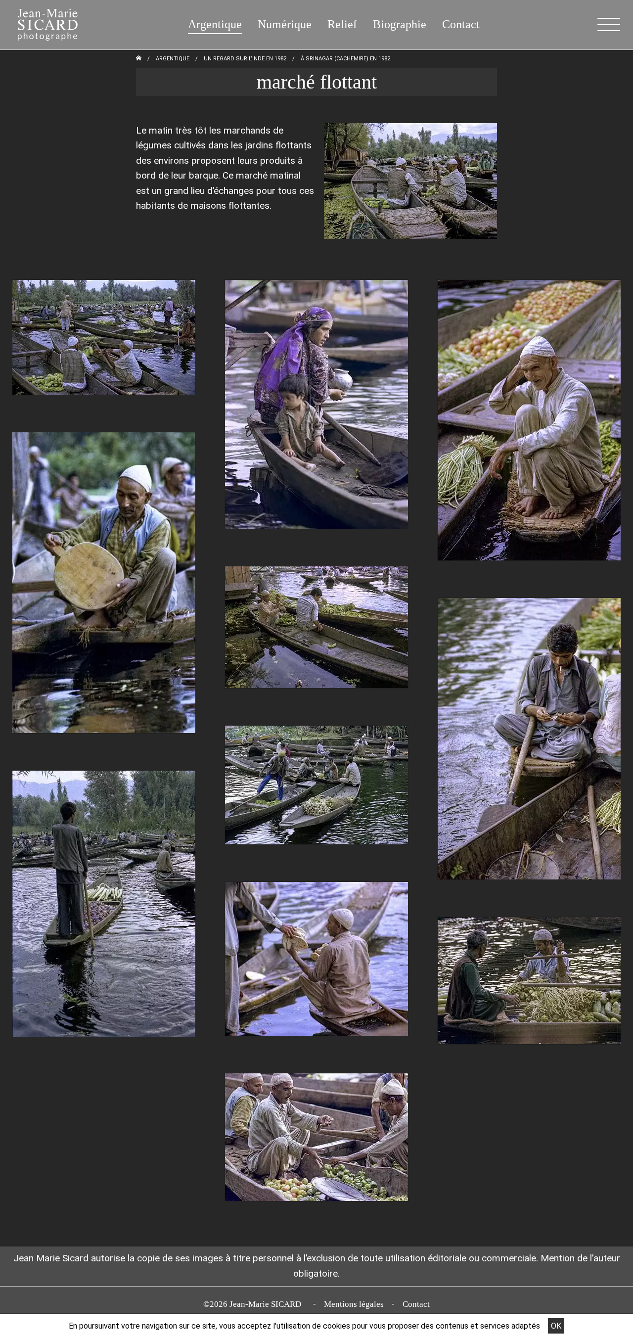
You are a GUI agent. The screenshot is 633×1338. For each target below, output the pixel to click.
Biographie (399, 24)
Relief (342, 24)
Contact (461, 24)
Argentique (215, 24)
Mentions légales (354, 1304)
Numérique (285, 24)
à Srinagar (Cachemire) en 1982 (345, 58)
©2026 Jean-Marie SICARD (254, 1304)
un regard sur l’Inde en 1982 (245, 58)
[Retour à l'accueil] (138, 58)
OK (556, 1326)
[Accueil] (41, 22)
